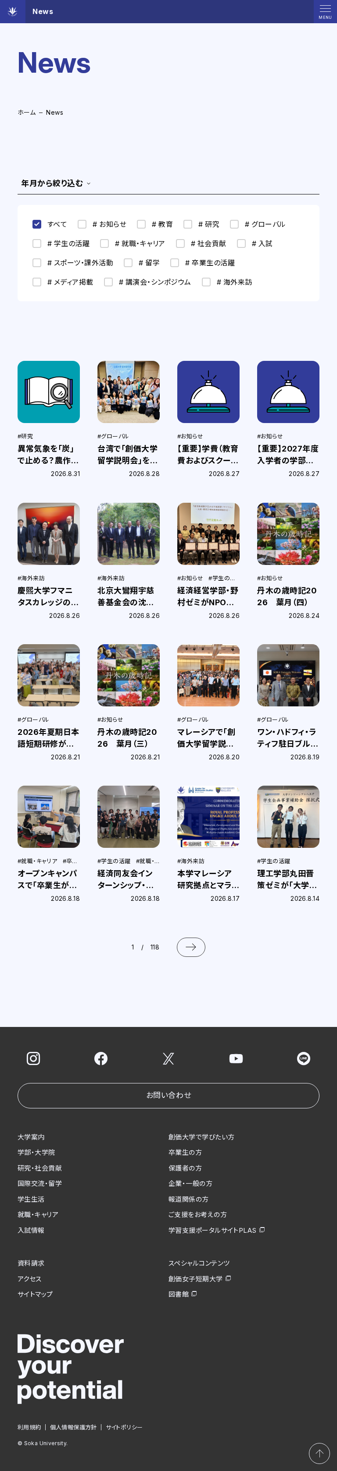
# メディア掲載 (70, 282)
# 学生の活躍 (68, 243)
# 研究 (208, 224)
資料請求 (31, 1263)
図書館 (178, 1294)
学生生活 (31, 1199)
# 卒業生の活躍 (210, 262)
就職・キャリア (38, 1214)
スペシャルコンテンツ (199, 1263)
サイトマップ (35, 1294)
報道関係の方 (188, 1199)
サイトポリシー (124, 1427)
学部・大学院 (36, 1152)
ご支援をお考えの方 (197, 1214)
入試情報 (31, 1230)
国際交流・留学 (40, 1183)
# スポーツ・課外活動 (80, 262)
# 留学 (149, 262)
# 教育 (162, 224)
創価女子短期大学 (195, 1279)
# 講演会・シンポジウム (155, 282)
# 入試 (262, 243)
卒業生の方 (185, 1152)
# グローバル (265, 224)
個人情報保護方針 (73, 1427)
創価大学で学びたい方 (201, 1137)
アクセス (30, 1279)
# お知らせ (109, 224)
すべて (57, 224)
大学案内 (31, 1137)
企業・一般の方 (190, 1183)
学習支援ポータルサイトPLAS (212, 1230)
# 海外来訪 (234, 282)
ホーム (27, 112)
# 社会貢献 (208, 243)
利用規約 (29, 1427)
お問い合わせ (168, 1095)
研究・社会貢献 (40, 1168)
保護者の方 (185, 1168)
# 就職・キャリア (140, 243)
